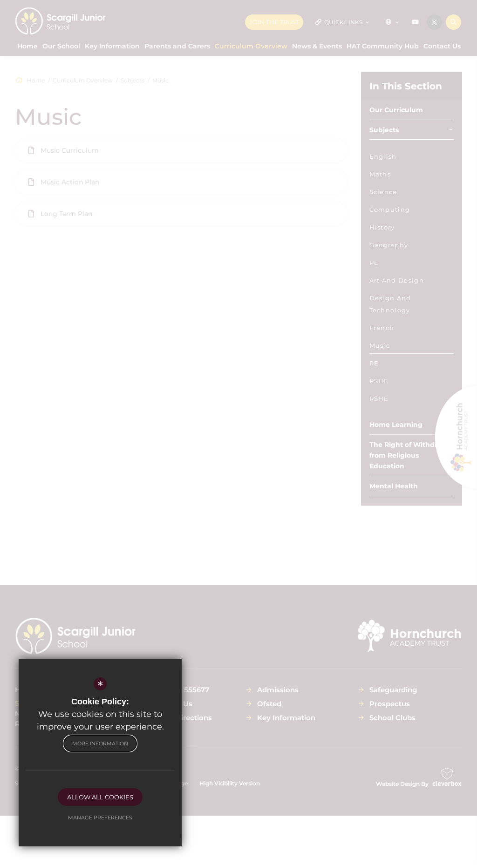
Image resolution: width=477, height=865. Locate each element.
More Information (100, 743)
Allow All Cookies (100, 797)
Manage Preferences (100, 817)
